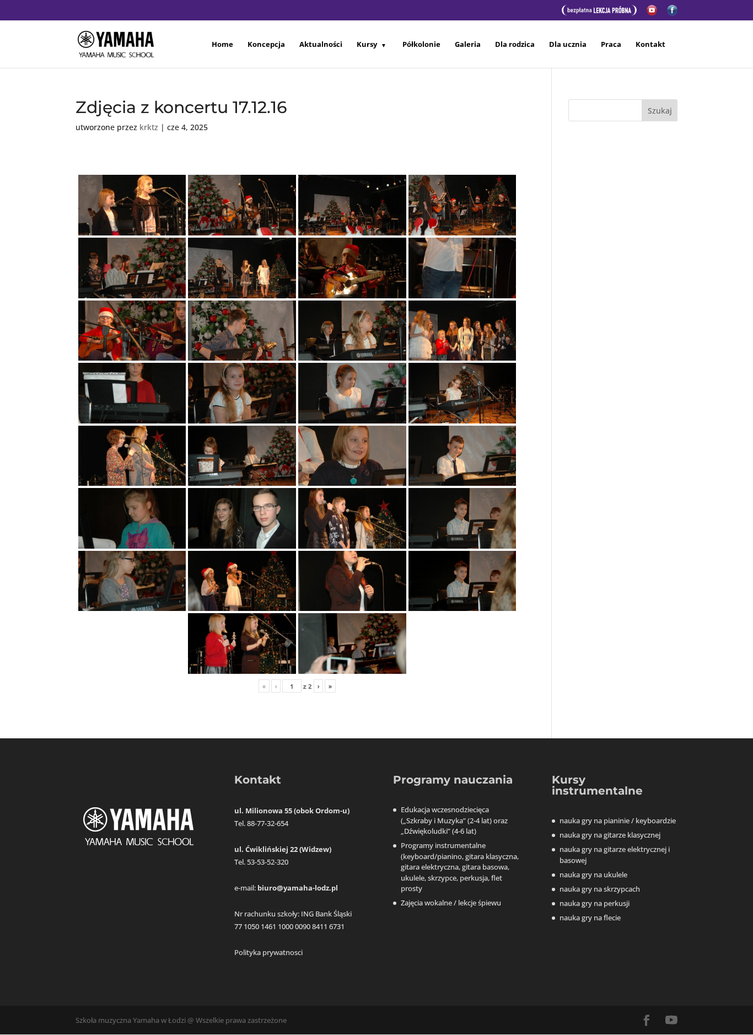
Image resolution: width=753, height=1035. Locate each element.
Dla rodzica (515, 44)
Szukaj (660, 110)
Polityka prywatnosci (268, 952)
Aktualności (320, 44)
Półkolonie (421, 44)
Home (222, 44)
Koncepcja (266, 44)
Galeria (468, 44)
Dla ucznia (568, 44)
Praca (611, 44)
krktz (148, 127)
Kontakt (650, 44)
